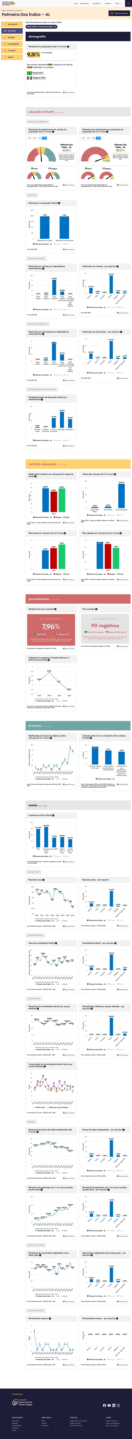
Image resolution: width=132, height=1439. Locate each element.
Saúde (10, 57)
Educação (12, 31)
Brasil (43, 1421)
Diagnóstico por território (78, 1421)
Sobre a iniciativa (111, 1421)
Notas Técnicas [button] (69, 92)
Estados (44, 1423)
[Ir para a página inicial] (8, 3)
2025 (44, 138)
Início (76, 3)
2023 (34, 138)
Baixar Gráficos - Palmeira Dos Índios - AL (41, 27)
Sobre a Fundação (112, 1426)
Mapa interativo (75, 1423)
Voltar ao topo (59, 112)
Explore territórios (121, 13)
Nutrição (11, 37)
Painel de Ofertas (76, 1426)
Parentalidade (13, 44)
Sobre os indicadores (113, 1423)
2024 (39, 138)
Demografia (12, 24)
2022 (29, 138)
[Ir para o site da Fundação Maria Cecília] (23, 1406)
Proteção (11, 50)
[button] (68, 47)
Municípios (45, 1426)
